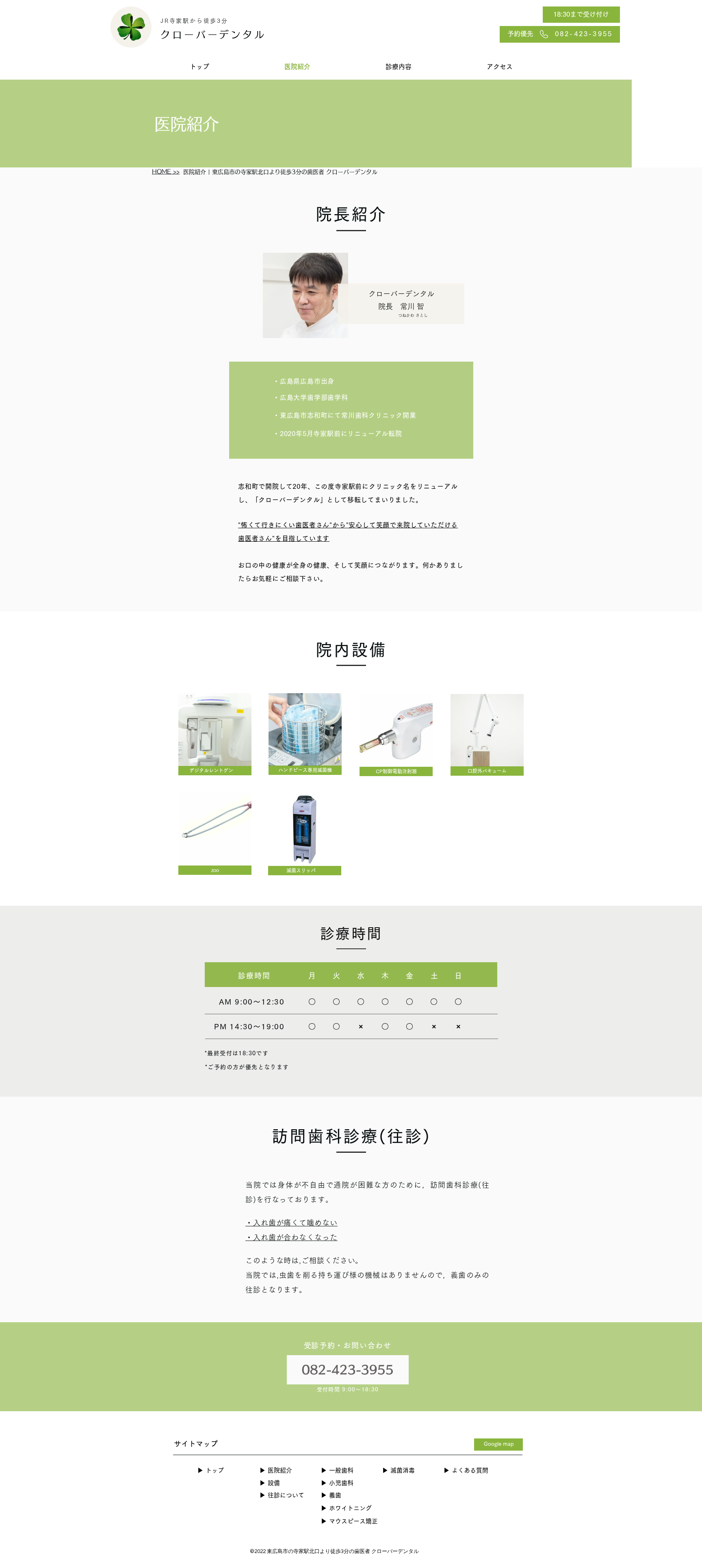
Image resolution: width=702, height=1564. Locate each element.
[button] (398, 66)
